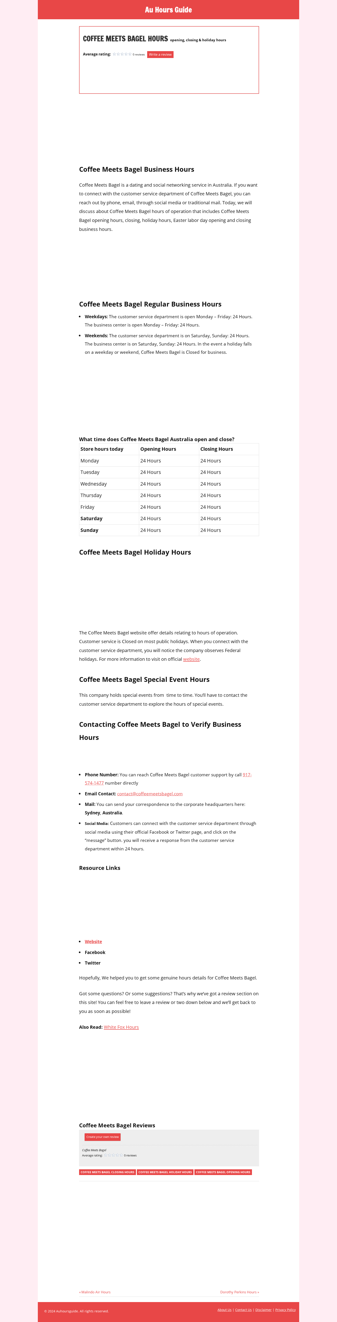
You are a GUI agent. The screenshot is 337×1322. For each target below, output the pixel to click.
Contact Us (243, 1310)
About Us (225, 1310)
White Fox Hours (121, 1027)
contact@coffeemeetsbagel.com (150, 794)
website (191, 659)
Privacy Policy (285, 1310)
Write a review (160, 54)
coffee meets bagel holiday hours (165, 1172)
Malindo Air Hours (95, 1292)
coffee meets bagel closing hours (107, 1172)
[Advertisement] (101, 73)
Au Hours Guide (168, 9)
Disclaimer (263, 1310)
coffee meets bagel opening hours (223, 1172)
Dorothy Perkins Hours (238, 1292)
